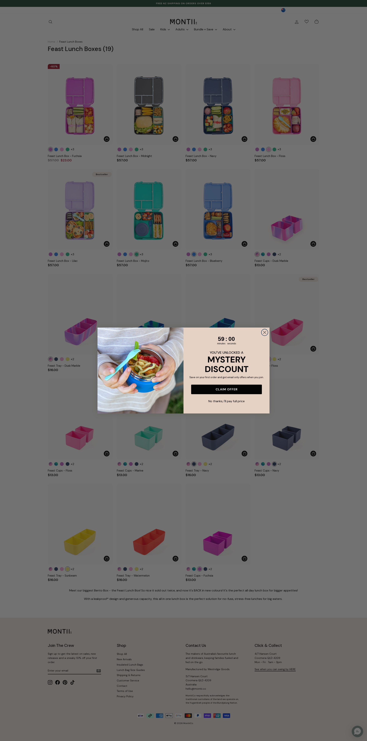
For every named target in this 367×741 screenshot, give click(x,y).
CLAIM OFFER (227, 389)
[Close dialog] (264, 332)
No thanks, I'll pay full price (226, 401)
